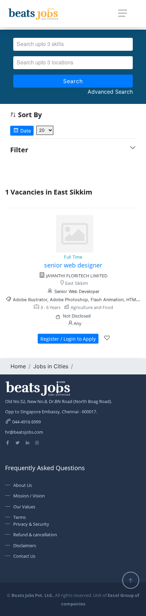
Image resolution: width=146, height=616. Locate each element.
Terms (19, 517)
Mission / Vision (29, 496)
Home (18, 366)
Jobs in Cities (50, 366)
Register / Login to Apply (68, 339)
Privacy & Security (31, 524)
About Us (22, 485)
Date (25, 131)
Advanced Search (110, 91)
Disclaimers (24, 545)
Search (73, 81)
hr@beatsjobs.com (24, 432)
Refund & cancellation (35, 535)
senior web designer (73, 265)
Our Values (24, 507)
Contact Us (24, 556)
